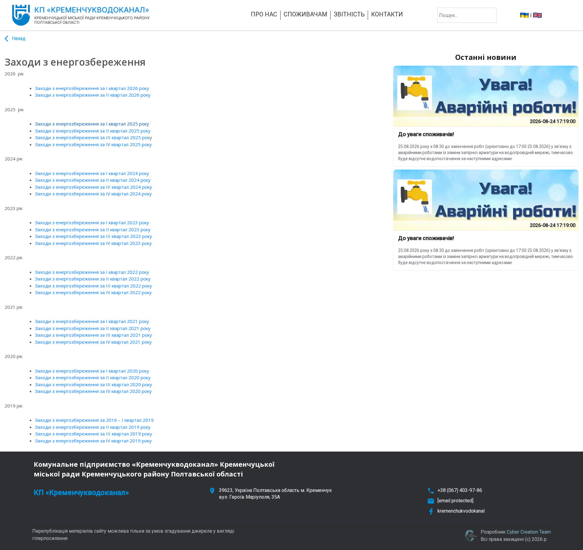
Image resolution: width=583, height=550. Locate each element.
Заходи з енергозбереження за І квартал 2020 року (92, 371)
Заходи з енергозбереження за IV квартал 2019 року (93, 441)
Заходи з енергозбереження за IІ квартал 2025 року (93, 131)
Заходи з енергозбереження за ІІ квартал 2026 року (93, 95)
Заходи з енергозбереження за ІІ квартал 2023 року (93, 229)
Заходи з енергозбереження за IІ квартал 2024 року (93, 180)
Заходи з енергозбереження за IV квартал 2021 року (93, 342)
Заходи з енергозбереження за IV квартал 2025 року (93, 144)
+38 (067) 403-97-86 (460, 490)
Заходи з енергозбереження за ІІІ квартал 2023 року (93, 236)
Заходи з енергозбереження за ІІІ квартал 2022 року (93, 286)
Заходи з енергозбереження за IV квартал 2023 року (93, 243)
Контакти (387, 14)
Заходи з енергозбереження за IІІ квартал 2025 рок (92, 137)
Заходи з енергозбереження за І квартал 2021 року (92, 321)
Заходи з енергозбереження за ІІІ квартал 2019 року (93, 434)
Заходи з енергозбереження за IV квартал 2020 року (93, 391)
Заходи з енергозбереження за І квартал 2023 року (92, 222)
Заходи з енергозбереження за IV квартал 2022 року (93, 292)
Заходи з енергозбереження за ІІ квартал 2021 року (93, 328)
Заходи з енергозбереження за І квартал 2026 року (92, 88)
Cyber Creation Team (529, 532)
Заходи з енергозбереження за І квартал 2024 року (92, 173)
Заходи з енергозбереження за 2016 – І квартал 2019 (94, 420)
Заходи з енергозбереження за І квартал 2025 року (92, 124)
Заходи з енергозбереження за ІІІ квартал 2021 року (93, 335)
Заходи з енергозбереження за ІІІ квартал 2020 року (93, 384)
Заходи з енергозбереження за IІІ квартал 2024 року (93, 187)
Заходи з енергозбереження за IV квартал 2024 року (93, 194)
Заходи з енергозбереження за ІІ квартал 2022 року (93, 279)
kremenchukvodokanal (461, 511)
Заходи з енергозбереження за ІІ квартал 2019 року (93, 427)
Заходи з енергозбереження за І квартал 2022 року (92, 272)
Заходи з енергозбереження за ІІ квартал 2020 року (93, 377)
